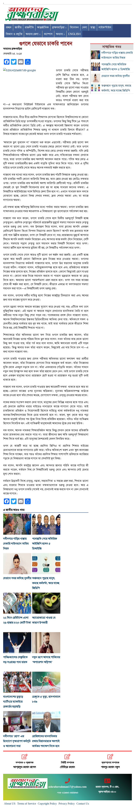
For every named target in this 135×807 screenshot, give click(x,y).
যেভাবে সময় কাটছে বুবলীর (17, 578)
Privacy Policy (67, 803)
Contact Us (82, 803)
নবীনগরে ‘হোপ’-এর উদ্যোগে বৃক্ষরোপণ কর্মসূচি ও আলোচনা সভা (17, 741)
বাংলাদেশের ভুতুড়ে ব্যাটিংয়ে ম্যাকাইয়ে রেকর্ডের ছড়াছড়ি (13, 701)
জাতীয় (18, 27)
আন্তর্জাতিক (43, 27)
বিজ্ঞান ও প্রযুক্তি (14, 34)
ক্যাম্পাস (48, 34)
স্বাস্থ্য (92, 27)
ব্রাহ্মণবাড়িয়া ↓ (59, 27)
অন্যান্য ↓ (60, 34)
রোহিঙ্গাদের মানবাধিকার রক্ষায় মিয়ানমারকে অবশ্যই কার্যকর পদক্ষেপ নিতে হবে (46, 741)
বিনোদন (74, 27)
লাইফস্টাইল (105, 27)
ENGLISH (74, 34)
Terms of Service (26, 803)
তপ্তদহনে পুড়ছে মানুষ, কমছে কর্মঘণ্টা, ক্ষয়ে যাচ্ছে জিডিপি (45, 583)
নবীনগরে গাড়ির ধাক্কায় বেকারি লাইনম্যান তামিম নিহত (16, 543)
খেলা (84, 27)
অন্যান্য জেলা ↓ (33, 34)
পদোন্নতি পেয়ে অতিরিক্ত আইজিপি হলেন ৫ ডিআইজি (44, 543)
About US (9, 803)
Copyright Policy (47, 803)
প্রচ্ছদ (8, 27)
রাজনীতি (29, 27)
